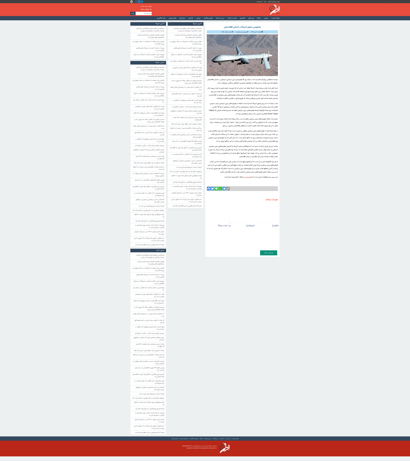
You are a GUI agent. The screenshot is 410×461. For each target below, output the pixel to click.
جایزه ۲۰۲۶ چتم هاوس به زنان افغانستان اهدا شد (187, 206)
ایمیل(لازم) (250, 225)
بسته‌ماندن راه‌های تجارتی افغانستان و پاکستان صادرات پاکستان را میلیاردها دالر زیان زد (188, 29)
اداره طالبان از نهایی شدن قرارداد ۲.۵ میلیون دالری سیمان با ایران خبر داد (186, 200)
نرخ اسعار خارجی (184, 438)
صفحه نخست (275, 18)
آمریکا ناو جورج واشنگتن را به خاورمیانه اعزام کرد (187, 182)
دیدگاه (259, 18)
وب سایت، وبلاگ (224, 225)
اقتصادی (242, 18)
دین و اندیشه (220, 18)
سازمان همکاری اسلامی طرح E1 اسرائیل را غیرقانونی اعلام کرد (186, 112)
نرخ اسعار (182, 18)
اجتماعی (190, 18)
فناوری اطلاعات (208, 18)
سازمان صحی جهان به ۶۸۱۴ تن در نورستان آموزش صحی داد (187, 194)
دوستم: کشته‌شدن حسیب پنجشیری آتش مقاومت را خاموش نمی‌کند (186, 135)
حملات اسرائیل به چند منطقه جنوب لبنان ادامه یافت (186, 124)
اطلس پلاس (172, 18)
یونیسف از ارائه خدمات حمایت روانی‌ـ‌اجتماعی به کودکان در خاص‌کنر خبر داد (187, 187)
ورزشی (198, 18)
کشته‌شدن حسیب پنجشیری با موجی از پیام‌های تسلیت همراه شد (187, 162)
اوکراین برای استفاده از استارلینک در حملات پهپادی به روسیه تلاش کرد (186, 42)
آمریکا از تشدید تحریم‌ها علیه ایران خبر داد (189, 167)
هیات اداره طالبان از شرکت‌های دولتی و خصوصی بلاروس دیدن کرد (187, 68)
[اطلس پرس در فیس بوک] (136, 1)
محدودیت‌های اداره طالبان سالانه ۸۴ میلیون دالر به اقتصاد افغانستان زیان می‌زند (186, 81)
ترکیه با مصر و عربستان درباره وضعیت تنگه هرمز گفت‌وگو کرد (187, 118)
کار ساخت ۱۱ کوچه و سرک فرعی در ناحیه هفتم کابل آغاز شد (187, 94)
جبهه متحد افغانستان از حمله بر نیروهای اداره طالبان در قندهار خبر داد (186, 75)
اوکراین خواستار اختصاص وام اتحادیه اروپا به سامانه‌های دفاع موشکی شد (188, 36)
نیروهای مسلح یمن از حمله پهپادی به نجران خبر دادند (185, 171)
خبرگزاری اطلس (274, 9)
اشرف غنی (248, 177)
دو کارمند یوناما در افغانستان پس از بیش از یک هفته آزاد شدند (186, 129)
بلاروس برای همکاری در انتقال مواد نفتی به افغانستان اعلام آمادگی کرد (186, 149)
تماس (265, 1)
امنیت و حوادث (232, 18)
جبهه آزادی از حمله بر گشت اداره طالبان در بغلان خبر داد (186, 62)
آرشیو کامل (259, 1)
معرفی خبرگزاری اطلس (274, 1)
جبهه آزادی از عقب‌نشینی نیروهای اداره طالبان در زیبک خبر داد (187, 101)
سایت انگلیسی (161, 18)
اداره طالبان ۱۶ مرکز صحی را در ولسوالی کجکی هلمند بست (186, 88)
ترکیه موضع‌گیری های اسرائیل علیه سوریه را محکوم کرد (186, 176)
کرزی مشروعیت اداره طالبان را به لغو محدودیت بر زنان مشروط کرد (187, 155)
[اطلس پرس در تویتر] (139, 1)
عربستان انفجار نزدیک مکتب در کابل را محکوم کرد (187, 107)
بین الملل (251, 18)
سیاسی (266, 18)
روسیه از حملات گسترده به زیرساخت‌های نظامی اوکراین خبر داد (188, 49)
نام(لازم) (275, 225)
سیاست (228, 438)
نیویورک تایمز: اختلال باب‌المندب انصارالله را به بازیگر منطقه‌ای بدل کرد (186, 55)
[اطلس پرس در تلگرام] (142, 1)
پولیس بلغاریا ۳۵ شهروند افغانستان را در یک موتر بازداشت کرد (187, 142)
